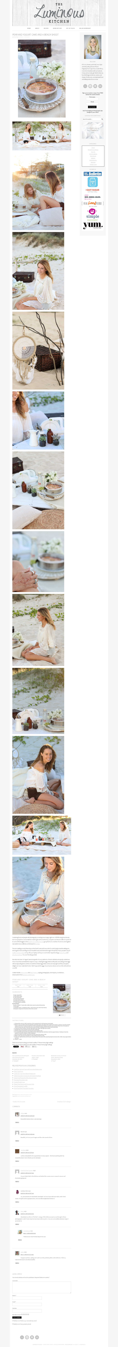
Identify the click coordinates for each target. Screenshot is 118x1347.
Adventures (93, 156)
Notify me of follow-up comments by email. (25, 1321)
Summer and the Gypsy (29, 975)
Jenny (22, 1211)
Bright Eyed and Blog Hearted (36, 942)
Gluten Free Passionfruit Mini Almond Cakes (25, 1078)
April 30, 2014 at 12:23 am (27, 1115)
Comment (15, 1280)
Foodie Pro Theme (48, 1344)
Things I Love (93, 164)
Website (14, 1308)
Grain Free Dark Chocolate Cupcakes (23, 1088)
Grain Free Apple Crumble (20, 1086)
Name (14, 1295)
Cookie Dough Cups (19, 1082)
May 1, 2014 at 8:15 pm (29, 1233)
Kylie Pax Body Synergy (27, 1170)
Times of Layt (62, 953)
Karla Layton (24, 972)
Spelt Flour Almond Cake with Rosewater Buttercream (28, 1069)
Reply (17, 1122)
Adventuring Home (17, 955)
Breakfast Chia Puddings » (64, 1101)
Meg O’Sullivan (34, 972)
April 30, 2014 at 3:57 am (27, 1193)
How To (93, 152)
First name (92, 97)
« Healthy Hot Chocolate (18, 1101)
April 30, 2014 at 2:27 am (27, 1173)
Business (93, 162)
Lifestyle (21, 1094)
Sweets (30, 1094)
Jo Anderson (26, 1231)
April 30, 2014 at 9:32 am (27, 1213)
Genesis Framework (59, 1344)
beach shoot (19, 1096)
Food (93, 147)
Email (14, 1302)
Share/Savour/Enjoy (93, 150)
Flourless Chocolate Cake (38, 1055)
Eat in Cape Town (18, 1071)
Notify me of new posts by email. (22, 1324)
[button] (62, 1015)
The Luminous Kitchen (59, 9)
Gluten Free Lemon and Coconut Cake (24, 1084)
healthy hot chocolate (18, 953)
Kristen (22, 1113)
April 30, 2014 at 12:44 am (27, 1134)
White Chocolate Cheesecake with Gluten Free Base (27, 1076)
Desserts (18, 1094)
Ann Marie (23, 1150)
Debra (22, 1252)
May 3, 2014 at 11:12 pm (27, 1254)
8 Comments (27, 37)
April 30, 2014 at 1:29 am (27, 1152)
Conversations (93, 154)
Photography (26, 1094)
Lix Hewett (76, 1344)
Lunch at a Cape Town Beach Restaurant (24, 1073)
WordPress (82, 1344)
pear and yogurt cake (26, 1096)
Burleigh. (37, 944)
